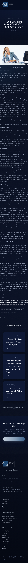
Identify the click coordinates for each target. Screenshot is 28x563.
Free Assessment (6, 499)
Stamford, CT (5, 535)
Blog (3, 506)
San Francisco (5, 541)
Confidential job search (7, 520)
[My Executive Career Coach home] (8, 5)
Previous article (8, 407)
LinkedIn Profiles (6, 532)
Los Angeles (5, 539)
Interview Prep (19, 309)
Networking (13, 312)
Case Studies (5, 503)
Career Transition (6, 309)
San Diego (4, 546)
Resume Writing (5, 530)
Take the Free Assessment (14, 438)
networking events (5, 234)
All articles (2, 317)
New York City (5, 537)
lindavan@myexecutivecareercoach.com (12, 491)
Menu (23, 4)
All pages (4, 548)
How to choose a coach (8, 516)
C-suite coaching (6, 522)
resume (22, 163)
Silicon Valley (5, 543)
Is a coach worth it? (6, 514)
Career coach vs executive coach (10, 518)
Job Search (4, 312)
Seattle (3, 545)
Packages (4, 501)
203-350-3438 (22, 302)
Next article (19, 407)
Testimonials (5, 505)
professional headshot (6, 165)
